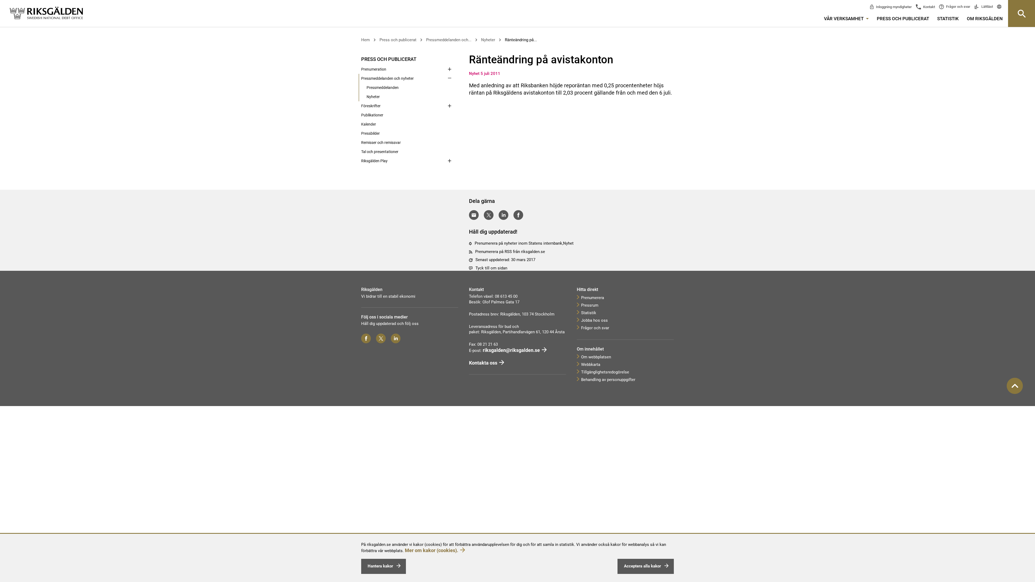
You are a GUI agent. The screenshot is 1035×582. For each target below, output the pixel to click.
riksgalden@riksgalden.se (511, 350)
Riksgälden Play (374, 161)
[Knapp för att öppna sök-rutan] (1021, 13)
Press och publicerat (903, 18)
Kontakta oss (483, 363)
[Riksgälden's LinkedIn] (396, 338)
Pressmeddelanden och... (448, 39)
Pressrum (589, 305)
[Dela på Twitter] (489, 215)
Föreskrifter (371, 106)
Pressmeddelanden (383, 87)
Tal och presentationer (379, 152)
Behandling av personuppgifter (608, 379)
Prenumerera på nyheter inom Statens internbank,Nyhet (524, 243)
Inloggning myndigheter (893, 7)
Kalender (368, 124)
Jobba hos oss (594, 320)
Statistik (948, 18)
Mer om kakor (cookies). (431, 550)
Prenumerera (592, 297)
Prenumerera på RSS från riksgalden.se (510, 251)
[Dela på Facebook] (518, 215)
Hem (365, 39)
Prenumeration (373, 69)
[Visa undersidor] (449, 58)
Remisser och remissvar (381, 142)
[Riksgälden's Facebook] (366, 338)
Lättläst (987, 7)
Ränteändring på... (521, 39)
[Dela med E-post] (474, 215)
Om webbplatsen (596, 357)
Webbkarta (590, 364)
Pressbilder (370, 133)
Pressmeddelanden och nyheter (387, 78)
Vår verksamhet (844, 18)
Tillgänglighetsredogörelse (605, 372)
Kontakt (928, 7)
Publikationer (372, 115)
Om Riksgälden (985, 18)
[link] (46, 13)
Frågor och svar (957, 7)
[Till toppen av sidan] (1015, 386)
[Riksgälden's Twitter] (381, 338)
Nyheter (488, 39)
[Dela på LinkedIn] (503, 215)
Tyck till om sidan (491, 268)
